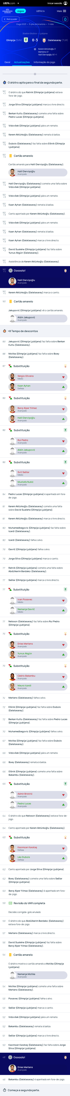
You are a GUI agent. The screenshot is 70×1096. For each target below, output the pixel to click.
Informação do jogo (44, 62)
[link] (20, 10)
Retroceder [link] (12, 19)
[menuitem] (24, 10)
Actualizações (22, 62)
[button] (61, 10)
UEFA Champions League (7, 11)
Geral (7, 62)
